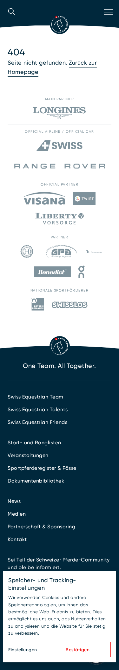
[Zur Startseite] (59, 24)
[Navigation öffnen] (107, 20)
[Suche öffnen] (11, 20)
